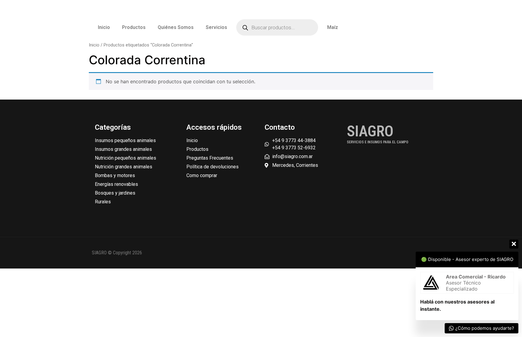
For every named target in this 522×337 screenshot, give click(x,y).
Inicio (104, 27)
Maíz (332, 27)
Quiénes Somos (176, 27)
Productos (134, 27)
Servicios (216, 27)
